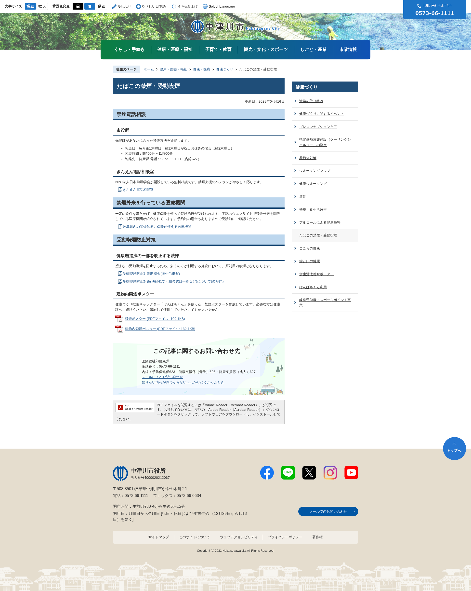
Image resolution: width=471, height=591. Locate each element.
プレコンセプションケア (318, 127)
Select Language (222, 6)
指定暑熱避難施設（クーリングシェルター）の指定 (325, 142)
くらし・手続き (129, 49)
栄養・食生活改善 (313, 209)
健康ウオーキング (313, 184)
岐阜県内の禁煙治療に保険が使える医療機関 (157, 227)
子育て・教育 (218, 49)
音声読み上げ (187, 6)
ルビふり (124, 6)
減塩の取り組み (311, 101)
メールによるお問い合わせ (162, 377)
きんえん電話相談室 (138, 190)
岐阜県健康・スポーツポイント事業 (325, 302)
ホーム (149, 69)
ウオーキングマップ (314, 171)
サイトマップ (158, 537)
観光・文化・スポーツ (266, 49)
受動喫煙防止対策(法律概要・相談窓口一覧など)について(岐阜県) (173, 281)
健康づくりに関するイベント (321, 114)
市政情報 (348, 49)
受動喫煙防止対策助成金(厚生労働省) (151, 273)
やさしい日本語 (154, 6)
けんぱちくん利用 (313, 287)
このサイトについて (194, 537)
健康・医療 (201, 69)
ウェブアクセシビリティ (239, 537)
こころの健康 (309, 248)
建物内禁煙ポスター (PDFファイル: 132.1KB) (160, 329)
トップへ (454, 448)
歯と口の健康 (309, 261)
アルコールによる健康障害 (319, 222)
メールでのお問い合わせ (328, 511)
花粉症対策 (307, 158)
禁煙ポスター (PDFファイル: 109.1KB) (155, 319)
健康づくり (224, 69)
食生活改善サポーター (316, 274)
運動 (302, 196)
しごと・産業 (313, 49)
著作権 (317, 537)
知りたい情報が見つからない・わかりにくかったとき (183, 382)
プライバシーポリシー (285, 537)
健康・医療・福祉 (175, 49)
